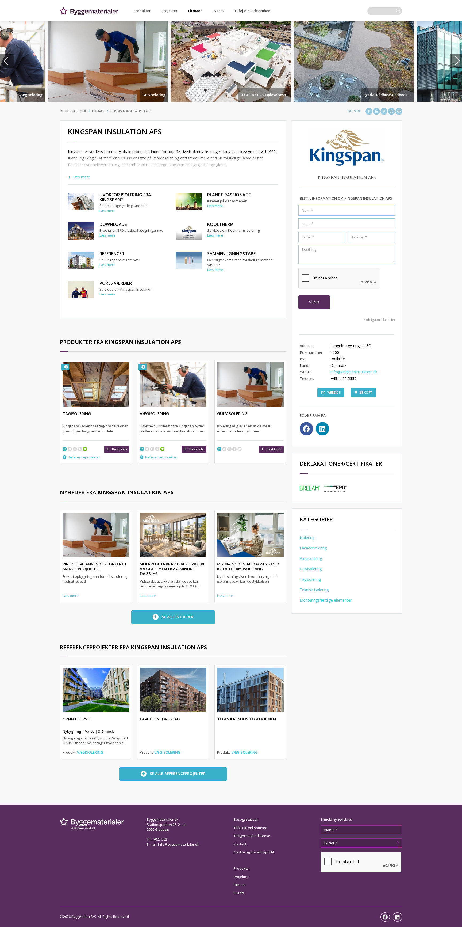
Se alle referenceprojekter (178, 773)
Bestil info (119, 449)
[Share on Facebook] (368, 111)
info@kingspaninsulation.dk (353, 371)
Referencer (111, 254)
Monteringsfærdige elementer (326, 600)
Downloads (113, 224)
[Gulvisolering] (108, 61)
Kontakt (240, 844)
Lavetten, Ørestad (160, 718)
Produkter (142, 10)
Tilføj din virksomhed (252, 10)
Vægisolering (31, 94)
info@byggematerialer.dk (178, 844)
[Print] (398, 111)
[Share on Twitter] (391, 111)
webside (333, 392)
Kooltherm (220, 224)
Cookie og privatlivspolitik (254, 852)
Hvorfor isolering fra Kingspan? (125, 197)
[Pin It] (383, 111)
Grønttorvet (77, 718)
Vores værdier (115, 283)
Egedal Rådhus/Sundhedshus (388, 94)
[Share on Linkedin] (376, 111)
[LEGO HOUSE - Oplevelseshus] (231, 61)
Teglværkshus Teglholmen (246, 718)
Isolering (307, 537)
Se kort (366, 392)
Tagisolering (310, 579)
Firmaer (195, 10)
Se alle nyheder (178, 616)
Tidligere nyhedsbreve (252, 835)
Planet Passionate (229, 195)
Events (218, 10)
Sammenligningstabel (232, 254)
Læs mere (81, 177)
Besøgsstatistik (246, 819)
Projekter (169, 10)
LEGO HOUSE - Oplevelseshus (265, 94)
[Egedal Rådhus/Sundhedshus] (354, 61)
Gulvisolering (154, 94)
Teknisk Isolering (314, 589)
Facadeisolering (313, 547)
